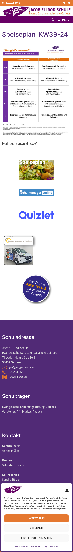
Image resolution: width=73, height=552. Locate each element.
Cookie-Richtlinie (21, 547)
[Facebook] (64, 3)
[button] (67, 489)
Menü (65, 20)
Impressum (53, 547)
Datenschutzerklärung (38, 547)
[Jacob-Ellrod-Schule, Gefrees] (36, 11)
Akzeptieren (37, 518)
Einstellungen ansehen (36, 538)
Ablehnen (36, 528)
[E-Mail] (69, 3)
